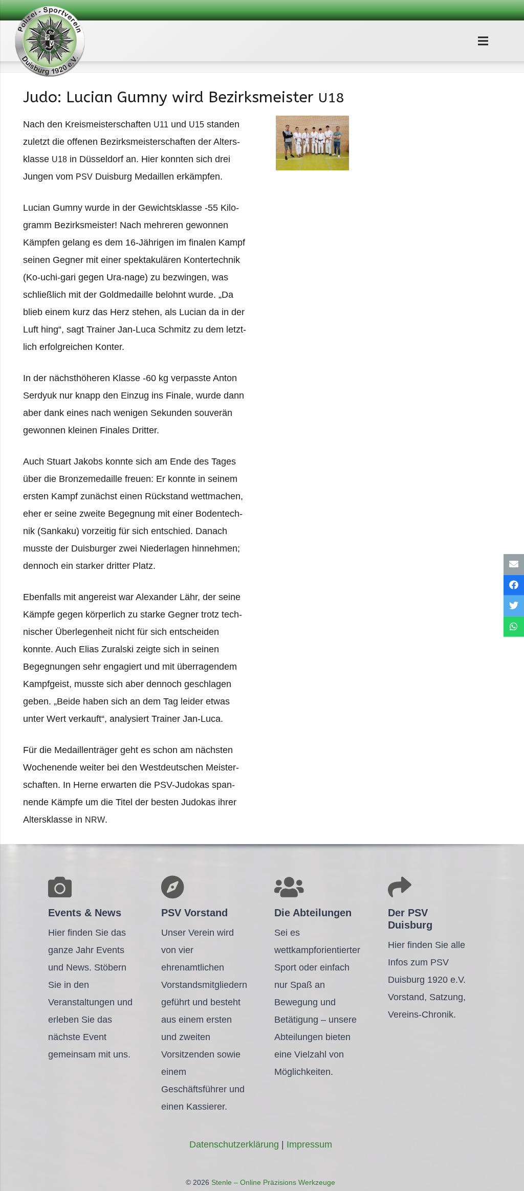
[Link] (49, 41)
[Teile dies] (514, 585)
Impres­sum (309, 1144)
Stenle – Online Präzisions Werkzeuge (272, 1182)
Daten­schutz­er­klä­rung (234, 1144)
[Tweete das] (514, 606)
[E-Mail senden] (514, 564)
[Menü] (482, 41)
